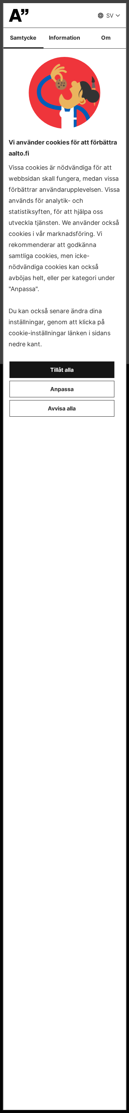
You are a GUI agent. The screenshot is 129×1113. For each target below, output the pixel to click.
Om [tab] (106, 37)
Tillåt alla (62, 369)
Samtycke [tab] (23, 37)
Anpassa (62, 389)
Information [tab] (64, 37)
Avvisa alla (62, 408)
